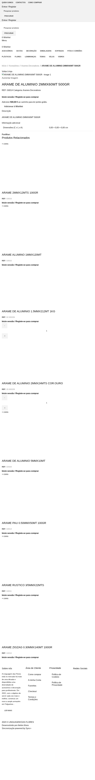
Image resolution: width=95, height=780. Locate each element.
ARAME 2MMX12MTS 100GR (20, 192)
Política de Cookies (56, 675)
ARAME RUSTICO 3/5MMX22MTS (23, 585)
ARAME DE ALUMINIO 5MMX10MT (23, 460)
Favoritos (32, 686)
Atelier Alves (23, 725)
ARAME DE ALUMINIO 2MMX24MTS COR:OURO (32, 383)
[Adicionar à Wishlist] (12, 188)
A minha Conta (34, 680)
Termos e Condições (33, 698)
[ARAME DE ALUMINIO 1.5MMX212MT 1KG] (47, 285)
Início (4, 66)
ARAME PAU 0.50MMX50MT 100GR (24, 523)
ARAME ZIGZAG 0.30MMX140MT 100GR (27, 647)
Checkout (32, 691)
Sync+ (28, 728)
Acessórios (14, 66)
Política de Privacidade (57, 683)
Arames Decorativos (30, 66)
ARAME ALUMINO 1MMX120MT (21, 254)
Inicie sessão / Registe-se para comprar (20, 97)
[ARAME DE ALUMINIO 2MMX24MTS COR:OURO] (47, 357)
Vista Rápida (5, 188)
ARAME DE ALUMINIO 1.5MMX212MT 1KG (28, 311)
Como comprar (34, 674)
